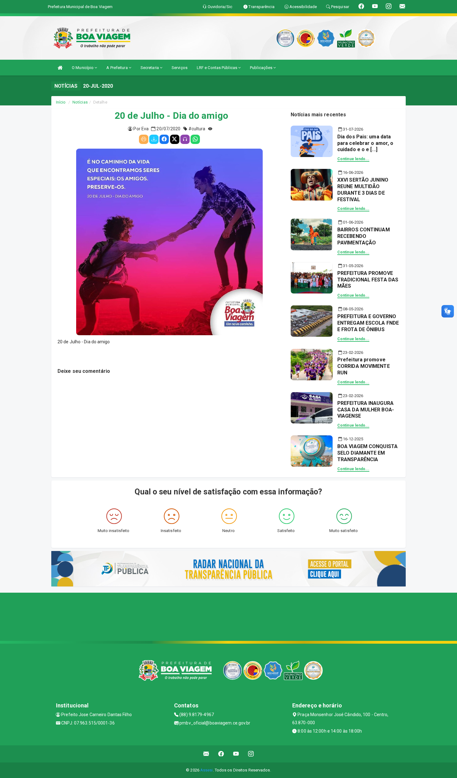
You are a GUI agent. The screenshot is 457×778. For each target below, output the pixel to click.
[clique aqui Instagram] (251, 753)
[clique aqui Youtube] (236, 753)
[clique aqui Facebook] (221, 753)
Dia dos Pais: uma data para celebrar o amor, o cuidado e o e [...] (365, 143)
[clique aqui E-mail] (206, 753)
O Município (83, 67)
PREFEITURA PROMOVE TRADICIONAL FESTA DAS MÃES (367, 279)
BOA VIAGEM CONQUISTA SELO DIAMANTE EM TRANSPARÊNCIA (367, 452)
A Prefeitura (117, 67)
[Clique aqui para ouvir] (185, 139)
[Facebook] (164, 139)
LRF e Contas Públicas (217, 67)
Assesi (206, 770)
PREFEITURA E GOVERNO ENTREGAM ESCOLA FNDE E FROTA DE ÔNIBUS (368, 322)
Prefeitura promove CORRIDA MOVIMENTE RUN (363, 366)
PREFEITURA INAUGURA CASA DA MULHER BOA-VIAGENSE (365, 409)
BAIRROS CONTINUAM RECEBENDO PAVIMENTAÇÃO (363, 236)
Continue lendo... (353, 159)
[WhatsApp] (195, 139)
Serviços (179, 67)
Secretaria (150, 67)
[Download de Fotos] (154, 139)
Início (61, 102)
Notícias (80, 102)
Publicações (261, 67)
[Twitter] (174, 139)
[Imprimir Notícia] (143, 139)
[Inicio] (60, 68)
